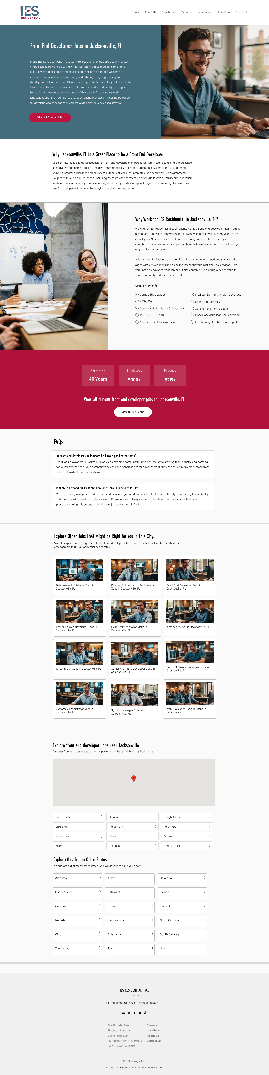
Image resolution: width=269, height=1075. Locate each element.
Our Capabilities (118, 1025)
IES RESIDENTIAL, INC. (134, 990)
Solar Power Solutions (121, 1046)
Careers (152, 1025)
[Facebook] (134, 1013)
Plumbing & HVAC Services (125, 1040)
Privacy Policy (141, 1067)
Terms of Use (156, 1067)
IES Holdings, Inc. (134, 1061)
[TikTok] (145, 1013)
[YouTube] (140, 1013)
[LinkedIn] (123, 1013)
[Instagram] (129, 1013)
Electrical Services (119, 1030)
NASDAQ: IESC (134, 995)
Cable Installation (118, 1035)
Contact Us (154, 1040)
